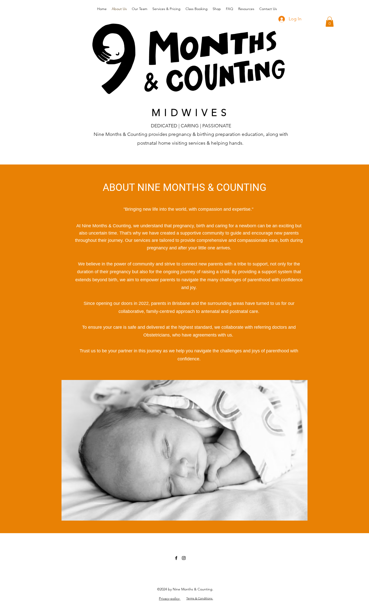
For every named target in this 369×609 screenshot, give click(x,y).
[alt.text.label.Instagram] (183, 558)
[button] (329, 22)
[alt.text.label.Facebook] (176, 558)
